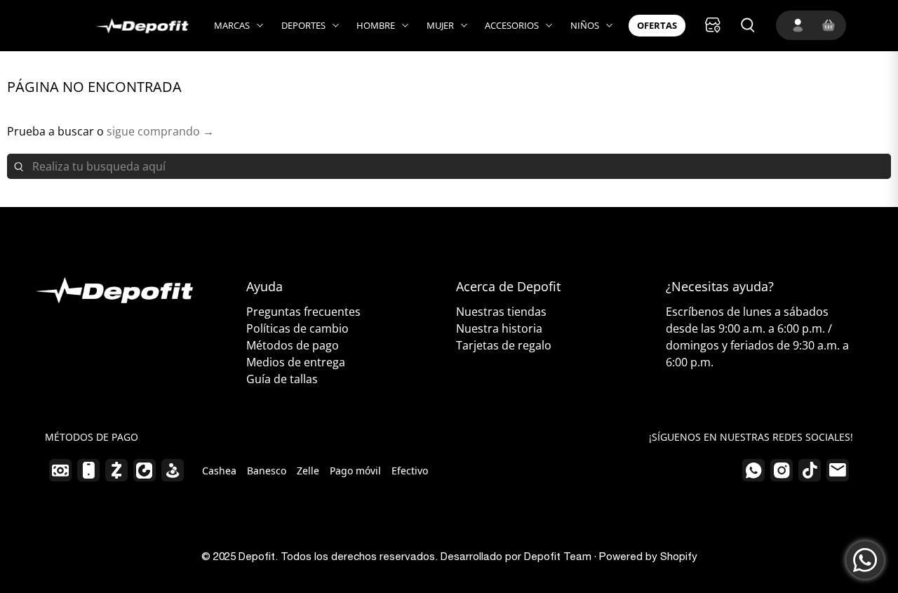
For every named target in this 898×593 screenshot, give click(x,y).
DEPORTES (303, 25)
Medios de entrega (295, 362)
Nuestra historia (499, 328)
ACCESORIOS (512, 25)
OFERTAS (657, 25)
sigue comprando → (160, 131)
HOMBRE (375, 25)
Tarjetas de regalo (503, 345)
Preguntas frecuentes (303, 311)
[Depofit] (127, 25)
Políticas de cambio (297, 328)
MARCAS (232, 25)
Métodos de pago (292, 345)
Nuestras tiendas (501, 311)
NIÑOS (584, 25)
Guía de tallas (282, 379)
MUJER (440, 25)
